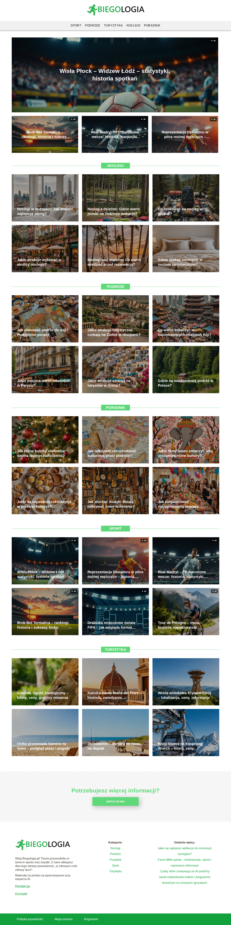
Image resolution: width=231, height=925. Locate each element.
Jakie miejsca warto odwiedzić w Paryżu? (43, 383)
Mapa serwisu (64, 919)
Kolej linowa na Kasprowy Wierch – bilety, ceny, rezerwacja (180, 746)
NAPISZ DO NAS (115, 801)
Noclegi (133, 25)
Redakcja (22, 886)
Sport (76, 25)
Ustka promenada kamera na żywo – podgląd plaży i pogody (43, 746)
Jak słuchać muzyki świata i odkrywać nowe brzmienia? (112, 504)
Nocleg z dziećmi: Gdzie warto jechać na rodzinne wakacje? (114, 211)
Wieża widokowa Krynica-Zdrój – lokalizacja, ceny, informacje (184, 695)
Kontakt (21, 894)
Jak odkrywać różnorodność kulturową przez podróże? (112, 453)
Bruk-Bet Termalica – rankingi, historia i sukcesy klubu (45, 134)
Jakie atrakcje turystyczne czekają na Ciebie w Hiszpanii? (114, 332)
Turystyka (113, 25)
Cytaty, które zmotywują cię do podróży (185, 871)
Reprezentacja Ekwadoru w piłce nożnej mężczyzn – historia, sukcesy (185, 134)
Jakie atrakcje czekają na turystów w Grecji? (109, 383)
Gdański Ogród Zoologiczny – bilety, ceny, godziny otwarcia (42, 695)
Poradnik (152, 25)
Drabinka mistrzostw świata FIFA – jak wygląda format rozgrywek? (111, 625)
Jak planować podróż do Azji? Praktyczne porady (43, 332)
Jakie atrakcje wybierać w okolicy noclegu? (39, 262)
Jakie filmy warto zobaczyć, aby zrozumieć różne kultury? (185, 453)
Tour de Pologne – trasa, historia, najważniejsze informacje (179, 625)
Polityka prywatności (30, 919)
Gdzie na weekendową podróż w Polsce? (185, 383)
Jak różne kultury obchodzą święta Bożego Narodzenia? (41, 453)
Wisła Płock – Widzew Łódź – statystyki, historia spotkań (115, 75)
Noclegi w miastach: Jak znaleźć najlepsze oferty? (45, 211)
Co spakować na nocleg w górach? (180, 211)
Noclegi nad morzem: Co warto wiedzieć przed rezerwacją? (114, 262)
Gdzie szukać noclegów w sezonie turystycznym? (180, 262)
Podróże (92, 25)
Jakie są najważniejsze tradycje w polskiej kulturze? (44, 504)
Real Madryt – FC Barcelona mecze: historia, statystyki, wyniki (115, 134)
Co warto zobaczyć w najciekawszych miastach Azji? (184, 332)
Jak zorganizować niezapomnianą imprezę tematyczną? (178, 504)
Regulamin (91, 919)
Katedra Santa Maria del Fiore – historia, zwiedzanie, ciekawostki (115, 695)
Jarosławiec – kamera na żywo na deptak (114, 746)
